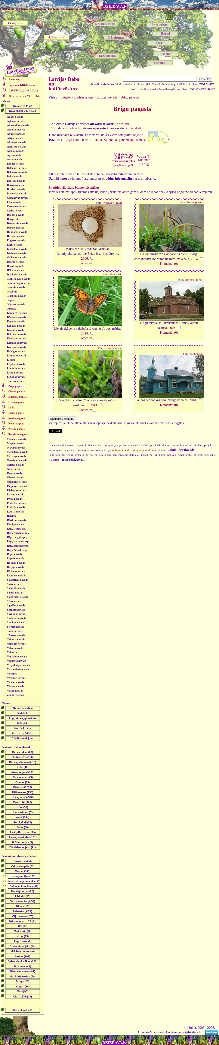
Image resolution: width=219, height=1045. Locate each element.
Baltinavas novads (17, 172)
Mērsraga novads (16, 456)
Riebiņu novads (15, 524)
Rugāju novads (15, 567)
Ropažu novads (15, 558)
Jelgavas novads (16, 304)
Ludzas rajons (83, 97)
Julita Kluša (115, 274)
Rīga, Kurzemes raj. (18, 532)
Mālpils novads (15, 443)
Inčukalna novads (17, 274)
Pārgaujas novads (17, 486)
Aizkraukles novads (18, 125)
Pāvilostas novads (17, 490)
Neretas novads (15, 464)
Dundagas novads (17, 231)
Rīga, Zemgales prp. (18, 545)
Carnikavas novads (17, 197)
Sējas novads (14, 601)
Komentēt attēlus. (87, 187)
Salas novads (14, 584)
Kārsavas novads (16, 317)
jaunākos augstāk (124, 165)
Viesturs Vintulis (112, 202)
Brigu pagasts (130, 97)
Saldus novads (15, 592)
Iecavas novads (15, 261)
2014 (194, 259)
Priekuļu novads (16, 507)
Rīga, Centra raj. (16, 528)
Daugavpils (13, 219)
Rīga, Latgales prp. (17, 537)
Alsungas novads (16, 142)
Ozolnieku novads (17, 481)
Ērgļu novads (14, 244)
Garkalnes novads (17, 249)
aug (146, 164)
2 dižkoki (122, 124)
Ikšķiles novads (15, 266)
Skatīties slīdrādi (61, 187)
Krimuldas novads (17, 342)
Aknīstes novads (16, 133)
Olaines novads (15, 477)
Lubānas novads (16, 376)
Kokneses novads (16, 334)
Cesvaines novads (17, 206)
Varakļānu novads (17, 656)
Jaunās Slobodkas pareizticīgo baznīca (120, 140)
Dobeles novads (15, 227)
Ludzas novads (16, 381)
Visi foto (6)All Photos (123, 157)
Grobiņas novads (16, 253)
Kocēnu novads (15, 330)
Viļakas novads (15, 686)
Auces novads (14, 159)
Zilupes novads (15, 694)
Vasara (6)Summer (144, 158)
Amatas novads (15, 150)
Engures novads (16, 240)
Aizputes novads (16, 129)
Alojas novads (15, 138)
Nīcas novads (14, 469)
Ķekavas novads (16, 325)
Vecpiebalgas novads (18, 665)
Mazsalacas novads (17, 451)
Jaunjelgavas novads (18, 278)
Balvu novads (14, 176)
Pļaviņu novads (15, 494)
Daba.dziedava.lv (24, 96)
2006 (84, 258)
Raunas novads (15, 511)
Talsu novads (14, 631)
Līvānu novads (15, 372)
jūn (141, 164)
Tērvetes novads (16, 635)
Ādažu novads (15, 116)
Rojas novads (14, 554)
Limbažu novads (16, 368)
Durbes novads (15, 236)
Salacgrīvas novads (17, 579)
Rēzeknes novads (16, 520)
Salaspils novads (16, 588)
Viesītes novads (15, 682)
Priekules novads (16, 503)
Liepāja (11, 359)
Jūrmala (11, 308)
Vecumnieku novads (18, 669)
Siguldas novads (16, 605)
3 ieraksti (135, 128)
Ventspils (12, 673)
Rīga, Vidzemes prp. (18, 541)
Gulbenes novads (16, 257)
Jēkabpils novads (16, 295)
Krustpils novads (16, 347)
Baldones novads (16, 167)
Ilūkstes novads (15, 270)
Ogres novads (14, 473)
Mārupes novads (16, 447)
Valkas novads (15, 648)
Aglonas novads (16, 121)
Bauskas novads (16, 180)
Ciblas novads (15, 210)
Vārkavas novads (16, 660)
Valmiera (12, 652)
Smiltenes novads (16, 618)
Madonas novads (16, 439)
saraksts (23, 85)
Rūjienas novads (16, 571)
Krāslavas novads (17, 338)
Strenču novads (15, 626)
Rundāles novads (16, 575)
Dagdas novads (15, 214)
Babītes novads (15, 163)
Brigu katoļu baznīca (78, 140)
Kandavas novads (17, 312)
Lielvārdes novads (17, 355)
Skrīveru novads (16, 609)
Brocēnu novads (16, 189)
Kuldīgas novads (16, 351)
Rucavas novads (16, 562)
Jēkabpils (12, 291)
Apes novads (14, 155)
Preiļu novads (14, 498)
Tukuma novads (16, 639)
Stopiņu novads (15, 622)
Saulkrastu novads (17, 596)
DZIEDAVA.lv (115, 6)
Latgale (66, 97)
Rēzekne (11, 515)
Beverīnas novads (16, 185)
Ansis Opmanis (195, 202)
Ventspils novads (16, 677)
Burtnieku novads (17, 193)
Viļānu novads (15, 690)
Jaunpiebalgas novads (19, 283)
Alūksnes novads (16, 146)
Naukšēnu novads (17, 460)
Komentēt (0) (87, 263)
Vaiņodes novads (16, 643)
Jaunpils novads (16, 287)
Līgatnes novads (16, 364)
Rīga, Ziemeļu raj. (17, 550)
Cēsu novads (14, 202)
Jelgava (11, 300)
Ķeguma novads (16, 321)
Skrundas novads (17, 613)
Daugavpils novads (17, 223)
